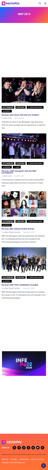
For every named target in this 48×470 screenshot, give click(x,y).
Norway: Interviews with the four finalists (20, 115)
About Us (5, 459)
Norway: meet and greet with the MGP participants (19, 172)
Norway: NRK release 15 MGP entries (18, 229)
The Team (13, 459)
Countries (20, 107)
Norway (7, 111)
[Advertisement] (24, 53)
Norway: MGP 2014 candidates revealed (20, 285)
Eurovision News (35, 107)
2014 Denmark (8, 107)
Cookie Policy (24, 459)
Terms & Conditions (37, 459)
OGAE (17, 167)
